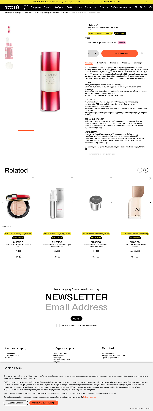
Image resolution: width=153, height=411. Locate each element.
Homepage (8, 12)
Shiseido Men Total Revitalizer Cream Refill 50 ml (95, 246)
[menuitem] (26, 7)
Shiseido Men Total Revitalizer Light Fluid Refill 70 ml (57, 246)
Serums (65, 12)
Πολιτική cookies (89, 397)
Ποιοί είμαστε (10, 353)
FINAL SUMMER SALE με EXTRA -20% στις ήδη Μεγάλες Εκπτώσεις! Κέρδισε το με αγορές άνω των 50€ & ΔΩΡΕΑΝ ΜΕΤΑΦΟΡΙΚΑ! (76, 2)
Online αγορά (58, 355)
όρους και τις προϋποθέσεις (86, 325)
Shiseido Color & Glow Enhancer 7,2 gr (18, 246)
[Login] (141, 7)
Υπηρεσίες (57, 362)
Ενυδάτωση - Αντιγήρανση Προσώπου (47, 12)
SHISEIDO (91, 25)
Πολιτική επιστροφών (61, 360)
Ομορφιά (18, 12)
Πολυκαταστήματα (12, 355)
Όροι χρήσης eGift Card (111, 357)
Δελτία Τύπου (10, 357)
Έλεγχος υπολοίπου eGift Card (113, 355)
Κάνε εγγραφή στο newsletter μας (76, 289)
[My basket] (150, 7)
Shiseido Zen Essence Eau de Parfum (134, 246)
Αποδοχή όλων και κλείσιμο (43, 403)
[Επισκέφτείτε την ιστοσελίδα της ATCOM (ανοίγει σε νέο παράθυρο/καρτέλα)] (139, 408)
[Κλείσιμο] (146, 1)
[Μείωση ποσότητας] (88, 53)
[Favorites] (145, 7)
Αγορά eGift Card (108, 353)
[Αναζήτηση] (136, 7)
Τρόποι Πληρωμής (60, 353)
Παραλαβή (57, 357)
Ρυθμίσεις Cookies (15, 403)
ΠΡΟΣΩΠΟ (28, 12)
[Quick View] (16, 256)
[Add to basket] (20, 256)
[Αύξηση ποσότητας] (95, 53)
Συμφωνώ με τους (79, 325)
